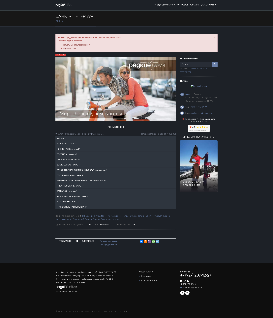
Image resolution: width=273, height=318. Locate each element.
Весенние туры (93, 216)
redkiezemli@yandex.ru (201, 113)
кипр (189, 72)
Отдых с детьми (137, 216)
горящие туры (69, 48)
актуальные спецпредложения (76, 45)
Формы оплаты (146, 276)
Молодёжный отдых (120, 216)
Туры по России (92, 219)
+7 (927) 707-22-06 (210, 5)
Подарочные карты (148, 280)
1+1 (83, 216)
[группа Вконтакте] (187, 293)
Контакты (194, 5)
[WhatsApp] (153, 241)
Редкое (184, 5)
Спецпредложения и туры (167, 5)
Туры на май (78, 219)
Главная (59, 21)
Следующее (88, 241)
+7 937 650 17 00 (107, 224)
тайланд (183, 72)
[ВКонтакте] (141, 241)
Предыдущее (65, 241)
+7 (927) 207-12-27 (198, 107)
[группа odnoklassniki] (182, 293)
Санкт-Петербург (154, 216)
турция (193, 69)
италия (208, 69)
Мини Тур (105, 216)
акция (202, 69)
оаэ (198, 69)
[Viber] (149, 241)
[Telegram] (157, 241)
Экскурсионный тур (110, 219)
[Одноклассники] (145, 241)
